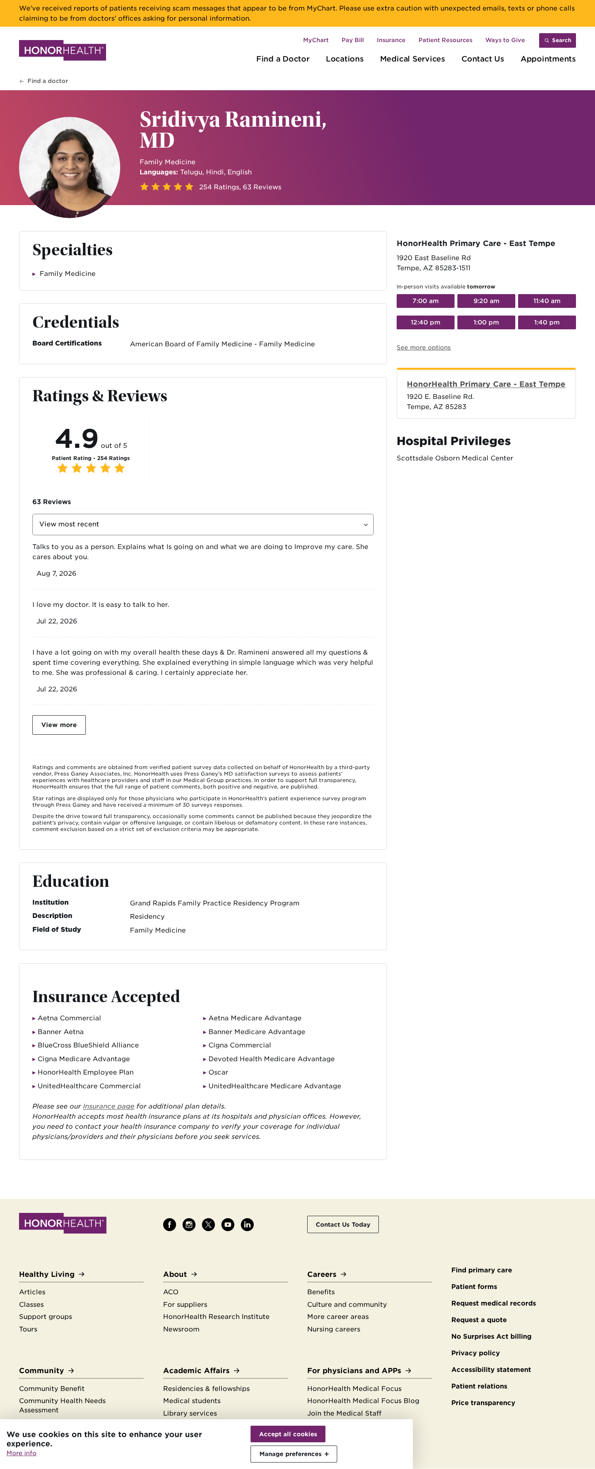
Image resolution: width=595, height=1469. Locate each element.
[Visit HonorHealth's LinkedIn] (247, 1224)
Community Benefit (52, 1389)
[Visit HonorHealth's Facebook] (169, 1224)
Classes (31, 1304)
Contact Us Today (343, 1224)
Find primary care (481, 1270)
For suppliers (185, 1304)
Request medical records (493, 1303)
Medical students (192, 1401)
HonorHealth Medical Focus (354, 1389)
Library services (190, 1413)
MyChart (316, 40)
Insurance (391, 40)
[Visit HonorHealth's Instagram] (189, 1224)
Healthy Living (46, 1274)
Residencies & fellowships (206, 1389)
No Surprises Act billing (491, 1336)
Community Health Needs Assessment (62, 1405)
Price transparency (483, 1403)
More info (21, 1453)
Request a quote (479, 1320)
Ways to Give (505, 40)
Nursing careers (333, 1329)
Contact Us (482, 58)
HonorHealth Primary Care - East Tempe (486, 383)
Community (41, 1370)
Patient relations (479, 1386)
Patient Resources (445, 40)
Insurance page (108, 1106)
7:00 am (425, 301)
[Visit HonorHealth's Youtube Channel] (227, 1224)
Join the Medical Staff (344, 1413)
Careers (321, 1274)
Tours (28, 1329)
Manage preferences (290, 1453)
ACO (170, 1292)
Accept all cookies (288, 1434)
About (175, 1274)
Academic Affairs (196, 1370)
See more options (424, 347)
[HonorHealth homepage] (62, 52)
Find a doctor (48, 81)
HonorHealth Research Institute (216, 1317)
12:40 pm (425, 322)
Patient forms (474, 1287)
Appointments (548, 58)
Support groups (45, 1317)
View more (59, 725)
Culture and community (347, 1304)
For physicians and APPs (354, 1370)
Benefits (321, 1292)
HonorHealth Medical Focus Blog (363, 1401)
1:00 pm (486, 322)
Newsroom (181, 1329)
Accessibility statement (491, 1370)
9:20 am (486, 301)
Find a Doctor (283, 58)
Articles (32, 1292)
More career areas (338, 1317)
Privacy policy (475, 1353)
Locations (345, 58)
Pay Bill (353, 40)
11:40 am (547, 301)
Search (561, 40)
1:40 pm (547, 322)
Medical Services (412, 58)
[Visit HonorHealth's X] (208, 1224)
